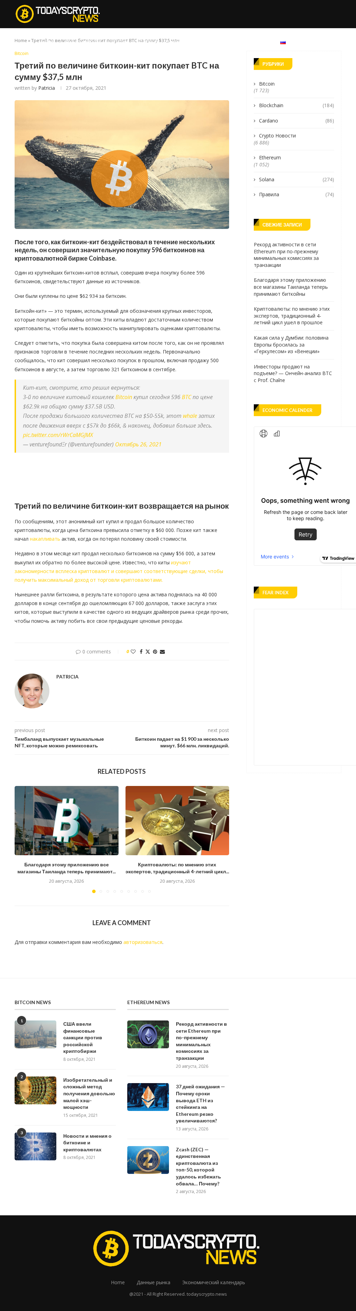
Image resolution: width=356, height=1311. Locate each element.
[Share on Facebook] (141, 651)
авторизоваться (142, 942)
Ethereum (148, 41)
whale (190, 416)
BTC (186, 397)
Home (48, 41)
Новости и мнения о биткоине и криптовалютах (87, 1142)
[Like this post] (133, 651)
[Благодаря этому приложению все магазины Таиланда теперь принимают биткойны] (67, 820)
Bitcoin (120, 41)
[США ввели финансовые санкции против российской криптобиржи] (35, 1034)
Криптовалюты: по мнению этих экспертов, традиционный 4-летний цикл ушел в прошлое (292, 315)
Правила (296, 194)
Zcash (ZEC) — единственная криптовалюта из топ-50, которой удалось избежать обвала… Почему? (198, 1166)
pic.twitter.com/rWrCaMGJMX (58, 435)
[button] (24, 839)
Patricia (46, 88)
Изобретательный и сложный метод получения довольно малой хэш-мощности (89, 1093)
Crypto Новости (82, 41)
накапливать (45, 538)
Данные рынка (153, 1282)
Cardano (296, 120)
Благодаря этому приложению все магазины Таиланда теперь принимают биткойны (291, 287)
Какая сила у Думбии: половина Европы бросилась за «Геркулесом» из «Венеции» (291, 344)
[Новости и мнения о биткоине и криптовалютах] (35, 1146)
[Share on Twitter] (147, 651)
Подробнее (253, 41)
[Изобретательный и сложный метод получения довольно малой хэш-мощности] (35, 1090)
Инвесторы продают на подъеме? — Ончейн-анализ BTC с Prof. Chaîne (293, 373)
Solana (296, 179)
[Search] (337, 42)
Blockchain (296, 105)
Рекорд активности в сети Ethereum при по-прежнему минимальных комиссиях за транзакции (286, 254)
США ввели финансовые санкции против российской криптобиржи (82, 1037)
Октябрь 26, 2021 (138, 444)
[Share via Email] (162, 651)
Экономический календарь (199, 41)
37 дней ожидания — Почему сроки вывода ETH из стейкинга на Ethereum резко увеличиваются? (200, 1103)
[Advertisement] (141, 475)
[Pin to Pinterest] (155, 651)
